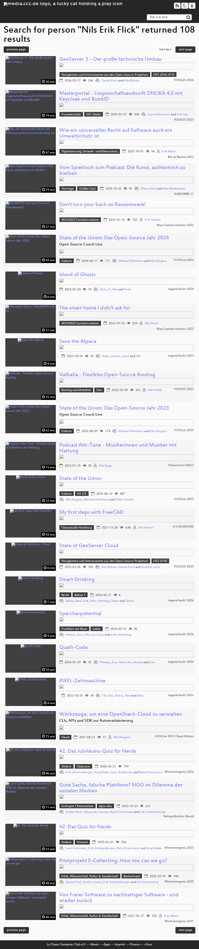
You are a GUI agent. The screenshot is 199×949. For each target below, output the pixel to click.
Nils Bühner (132, 80)
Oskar (114, 601)
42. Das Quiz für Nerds (85, 827)
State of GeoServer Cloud (88, 546)
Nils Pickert (146, 528)
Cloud (65, 737)
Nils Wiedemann (174, 189)
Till (104, 696)
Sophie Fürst (74, 812)
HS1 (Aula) (93, 114)
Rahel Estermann (150, 772)
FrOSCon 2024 (184, 260)
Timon (129, 601)
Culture (66, 261)
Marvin (90, 635)
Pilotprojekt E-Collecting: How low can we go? (113, 861)
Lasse (125, 356)
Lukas (100, 635)
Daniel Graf (73, 882)
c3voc (148, 944)
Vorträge (67, 189)
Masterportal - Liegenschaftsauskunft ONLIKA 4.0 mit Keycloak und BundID (120, 97)
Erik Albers (169, 151)
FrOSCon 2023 (184, 430)
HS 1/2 (81, 494)
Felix (93, 601)
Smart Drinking (77, 580)
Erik (85, 601)
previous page (16, 49)
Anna (105, 356)
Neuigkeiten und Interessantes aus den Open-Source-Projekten (104, 75)
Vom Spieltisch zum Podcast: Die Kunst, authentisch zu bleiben (122, 171)
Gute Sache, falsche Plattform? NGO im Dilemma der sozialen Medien (120, 788)
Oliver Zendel (124, 499)
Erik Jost (182, 114)
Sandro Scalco (92, 882)
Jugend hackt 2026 (181, 600)
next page (185, 49)
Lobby (96, 629)
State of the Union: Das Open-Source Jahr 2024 (114, 238)
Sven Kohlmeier (122, 772)
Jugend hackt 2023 (181, 356)
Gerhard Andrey (147, 882)
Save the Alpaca (77, 342)
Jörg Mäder (102, 772)
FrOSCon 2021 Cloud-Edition (174, 736)
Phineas (105, 662)
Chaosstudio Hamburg (76, 528)
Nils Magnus (158, 261)
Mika (139, 696)
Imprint (120, 944)
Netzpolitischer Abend (178, 816)
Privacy (135, 944)
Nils (114, 289)
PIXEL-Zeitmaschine (82, 681)
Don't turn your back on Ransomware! (102, 205)
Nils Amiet (152, 323)
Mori (103, 289)
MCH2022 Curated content (80, 220)
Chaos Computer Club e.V (68, 944)
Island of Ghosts (77, 275)
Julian (122, 662)
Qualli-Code (73, 648)
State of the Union (80, 479)
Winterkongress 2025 (179, 848)
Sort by (164, 49)
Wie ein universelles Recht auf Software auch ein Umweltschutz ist (115, 134)
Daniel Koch (109, 80)
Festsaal (82, 842)
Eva (114, 662)
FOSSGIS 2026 (184, 80)
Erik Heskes (153, 220)
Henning (103, 601)
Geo (99, 390)
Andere (66, 766)
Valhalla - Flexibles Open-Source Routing (107, 375)
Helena (70, 635)
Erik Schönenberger (79, 772)
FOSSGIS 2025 (184, 120)
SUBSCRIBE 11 (184, 194)
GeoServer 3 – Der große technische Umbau (110, 60)
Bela (79, 601)
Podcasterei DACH (181, 465)
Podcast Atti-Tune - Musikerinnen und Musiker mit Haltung (118, 448)
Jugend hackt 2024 (181, 289)
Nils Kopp (105, 466)
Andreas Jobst (150, 567)
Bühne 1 (80, 595)
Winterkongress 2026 (179, 772)
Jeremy (115, 356)
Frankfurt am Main (74, 629)
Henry (119, 696)
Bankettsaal (132, 876)
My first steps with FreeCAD (91, 513)
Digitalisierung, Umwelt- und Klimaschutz (89, 151)
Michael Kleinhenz (130, 261)
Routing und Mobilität (76, 390)
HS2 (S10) (160, 561)
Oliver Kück (148, 189)
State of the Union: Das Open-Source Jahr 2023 (114, 408)
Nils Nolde (155, 390)
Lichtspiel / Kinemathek (77, 806)
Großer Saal (87, 189)
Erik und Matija (121, 635)
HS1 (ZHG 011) (163, 75)
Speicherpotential (80, 614)
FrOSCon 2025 (184, 499)
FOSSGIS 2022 (184, 389)
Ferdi (127, 289)
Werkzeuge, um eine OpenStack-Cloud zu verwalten (120, 715)
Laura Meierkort (159, 114)
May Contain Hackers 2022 (175, 225)
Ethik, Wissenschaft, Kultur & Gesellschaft (89, 876)
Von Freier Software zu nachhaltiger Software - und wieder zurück (119, 898)
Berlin (65, 595)
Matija (138, 662)
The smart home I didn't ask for (94, 308)
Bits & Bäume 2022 (181, 157)
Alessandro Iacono (96, 812)
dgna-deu (105, 806)
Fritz (110, 696)
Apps (106, 944)
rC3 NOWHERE (183, 527)
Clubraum (83, 766)
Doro (80, 635)
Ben (129, 662)
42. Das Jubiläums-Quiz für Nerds (97, 752)
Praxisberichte (71, 114)
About (94, 944)
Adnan (70, 601)
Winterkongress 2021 (179, 921)
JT (109, 289)
